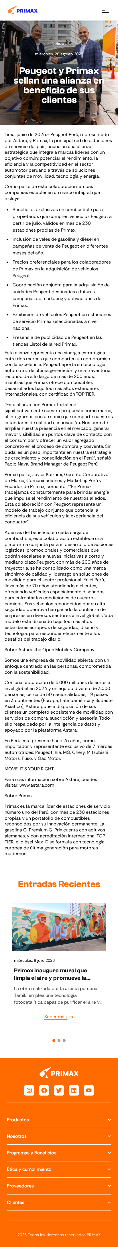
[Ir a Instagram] (29, 1090)
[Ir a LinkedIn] (74, 1090)
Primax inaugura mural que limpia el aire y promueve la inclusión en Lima (50, 978)
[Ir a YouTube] (89, 1090)
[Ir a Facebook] (44, 1090)
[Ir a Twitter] (59, 1090)
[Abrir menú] (105, 10)
